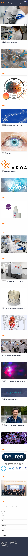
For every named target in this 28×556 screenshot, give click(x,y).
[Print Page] (23, 25)
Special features (3, 545)
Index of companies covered (4, 543)
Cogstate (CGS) (3, 525)
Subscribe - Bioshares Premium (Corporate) (4, 548)
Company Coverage (4, 544)
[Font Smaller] (24, 25)
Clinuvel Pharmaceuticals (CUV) (5, 523)
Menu (25, 1)
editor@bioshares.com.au (16, 544)
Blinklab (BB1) (3, 518)
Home (2, 541)
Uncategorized (3, 535)
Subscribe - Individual (4, 546)
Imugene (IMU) (3, 530)
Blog (2, 520)
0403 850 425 (15, 543)
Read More (3, 73)
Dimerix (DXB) (3, 528)
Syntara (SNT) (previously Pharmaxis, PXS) (7, 533)
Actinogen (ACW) (3, 515)
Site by (23, 554)
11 (14, 506)
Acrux (2, 513)
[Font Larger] (26, 25)
